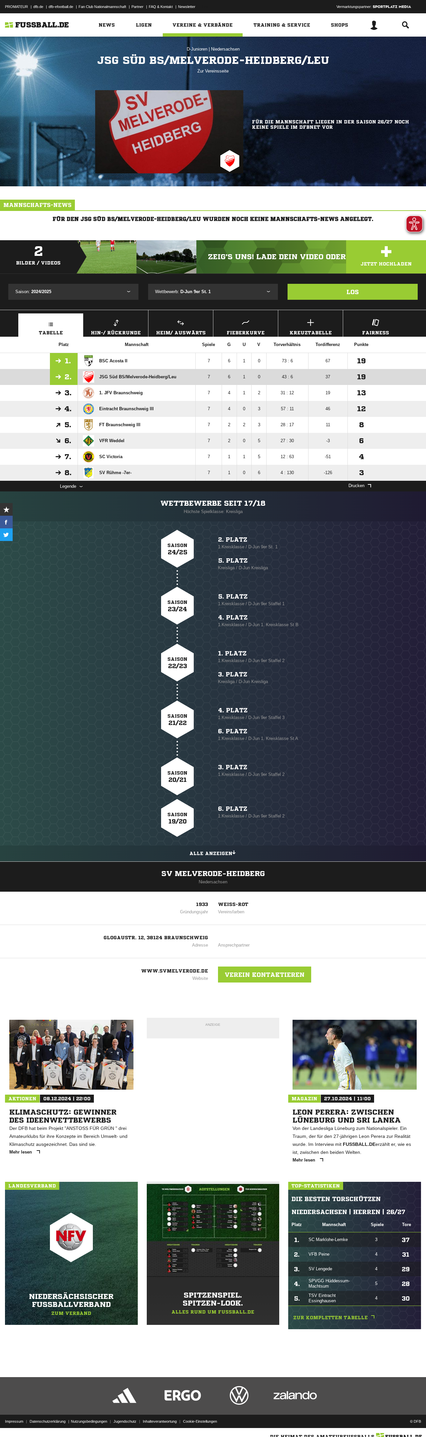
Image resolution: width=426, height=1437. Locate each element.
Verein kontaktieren (265, 975)
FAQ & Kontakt (161, 7)
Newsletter (186, 7)
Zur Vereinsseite (213, 71)
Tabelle (51, 332)
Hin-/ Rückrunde (116, 332)
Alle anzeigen (210, 853)
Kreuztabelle (311, 332)
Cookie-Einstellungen (200, 1421)
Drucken (356, 485)
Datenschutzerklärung (48, 1421)
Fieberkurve (246, 332)
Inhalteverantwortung (160, 1421)
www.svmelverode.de (174, 971)
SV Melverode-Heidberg (213, 873)
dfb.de (38, 7)
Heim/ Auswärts (181, 332)
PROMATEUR (16, 7)
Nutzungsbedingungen (89, 1421)
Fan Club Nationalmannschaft (102, 7)
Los (352, 292)
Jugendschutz (124, 1421)
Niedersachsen (225, 49)
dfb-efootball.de (61, 7)
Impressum (14, 1421)
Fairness (375, 332)
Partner (137, 7)
